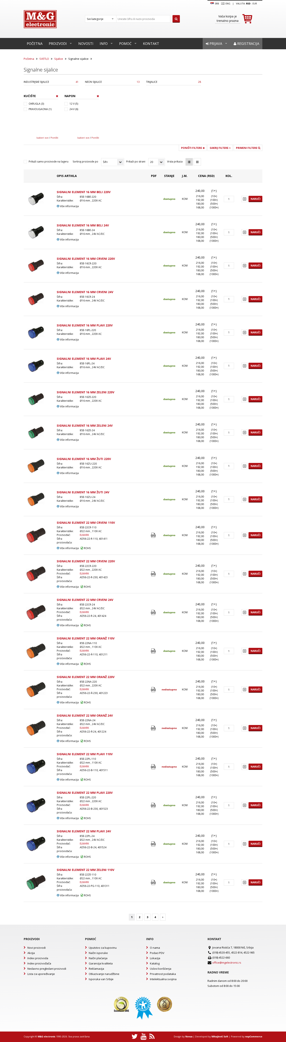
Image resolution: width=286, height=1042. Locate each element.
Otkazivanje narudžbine (104, 974)
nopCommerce (253, 1036)
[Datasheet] (154, 535)
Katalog (155, 963)
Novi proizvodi (36, 948)
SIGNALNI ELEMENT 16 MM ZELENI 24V (85, 425)
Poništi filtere (192, 148)
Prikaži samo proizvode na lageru (48, 161)
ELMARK (84, 535)
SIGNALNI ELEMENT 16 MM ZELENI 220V (85, 392)
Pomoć (125, 43)
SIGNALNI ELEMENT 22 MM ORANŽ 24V (85, 715)
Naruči (255, 199)
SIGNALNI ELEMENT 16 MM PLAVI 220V (85, 325)
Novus (188, 1036)
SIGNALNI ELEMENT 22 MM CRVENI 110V (86, 523)
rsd (248, 3)
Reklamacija (96, 969)
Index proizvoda (37, 958)
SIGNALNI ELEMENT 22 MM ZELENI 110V (85, 870)
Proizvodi (58, 43)
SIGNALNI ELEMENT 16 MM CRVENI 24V (85, 292)
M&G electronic (46, 1036)
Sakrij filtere (219, 148)
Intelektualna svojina (163, 979)
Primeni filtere (247, 148)
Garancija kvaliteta (101, 963)
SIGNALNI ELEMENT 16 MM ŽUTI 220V (84, 459)
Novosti (85, 43)
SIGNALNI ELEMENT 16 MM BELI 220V (84, 192)
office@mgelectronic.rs (226, 962)
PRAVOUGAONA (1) (40, 109)
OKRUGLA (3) (36, 103)
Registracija (247, 43)
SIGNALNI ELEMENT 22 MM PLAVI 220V (85, 793)
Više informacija (69, 206)
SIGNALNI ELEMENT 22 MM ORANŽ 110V (86, 638)
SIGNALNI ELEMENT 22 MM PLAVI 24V (84, 831)
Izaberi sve (42, 137)
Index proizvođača (39, 963)
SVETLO (44, 59)
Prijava (215, 43)
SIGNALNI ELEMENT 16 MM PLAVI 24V (84, 359)
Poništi (54, 137)
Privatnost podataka (163, 974)
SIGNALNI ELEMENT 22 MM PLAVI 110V (85, 754)
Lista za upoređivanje (41, 974)
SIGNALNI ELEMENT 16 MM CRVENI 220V (86, 259)
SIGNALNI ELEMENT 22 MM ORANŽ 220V (86, 677)
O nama (155, 948)
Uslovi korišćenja (160, 969)
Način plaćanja (98, 958)
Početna (35, 43)
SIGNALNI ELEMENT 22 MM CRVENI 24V (85, 600)
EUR (255, 3)
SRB (216, 3)
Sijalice (58, 59)
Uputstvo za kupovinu (103, 948)
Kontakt (151, 43)
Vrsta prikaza (175, 161)
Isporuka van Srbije (101, 979)
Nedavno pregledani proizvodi (46, 969)
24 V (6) (74, 109)
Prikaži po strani (135, 161)
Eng (227, 3)
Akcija (31, 953)
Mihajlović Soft (219, 1036)
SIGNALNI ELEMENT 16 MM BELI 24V (83, 225)
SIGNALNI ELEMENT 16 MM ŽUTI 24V (83, 492)
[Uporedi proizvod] (244, 199)
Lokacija (155, 958)
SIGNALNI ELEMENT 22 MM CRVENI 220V (86, 561)
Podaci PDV (157, 953)
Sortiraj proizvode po (85, 161)
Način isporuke (98, 953)
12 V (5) (74, 103)
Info (104, 43)
